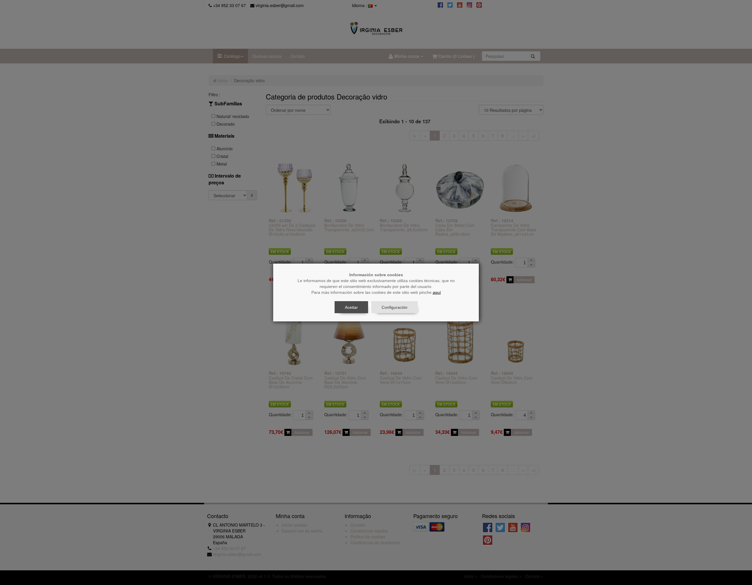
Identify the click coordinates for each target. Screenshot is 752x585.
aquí (437, 292)
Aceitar (351, 307)
